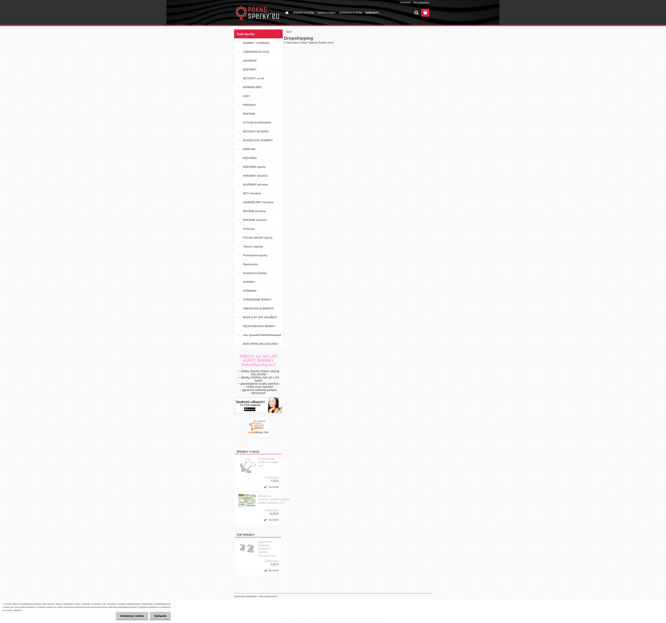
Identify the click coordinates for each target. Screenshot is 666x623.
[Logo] (258, 13)
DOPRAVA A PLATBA (350, 12)
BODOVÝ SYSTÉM (303, 12)
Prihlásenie (405, 2)
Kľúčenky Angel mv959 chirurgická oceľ (268, 462)
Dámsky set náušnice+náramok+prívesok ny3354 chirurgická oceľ (274, 499)
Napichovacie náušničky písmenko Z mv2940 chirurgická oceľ (266, 548)
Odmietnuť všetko (132, 615)
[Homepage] (287, 13)
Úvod (288, 31)
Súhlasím (160, 615)
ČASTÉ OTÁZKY (326, 12)
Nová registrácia (421, 2)
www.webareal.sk (267, 596)
